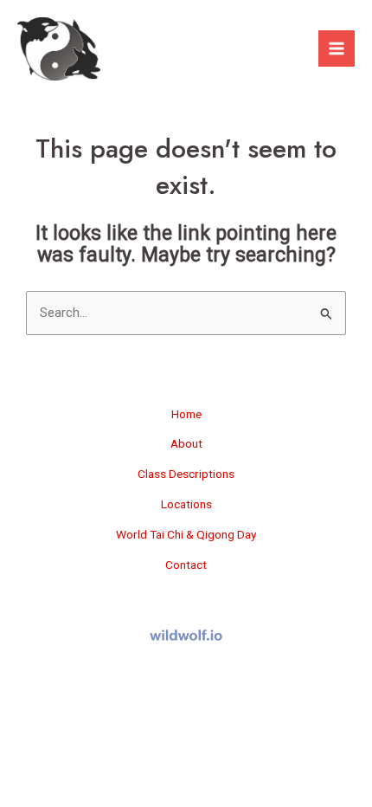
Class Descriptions (186, 474)
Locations (186, 504)
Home (186, 414)
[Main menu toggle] (336, 48)
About (186, 443)
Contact (186, 564)
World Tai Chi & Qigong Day (186, 534)
